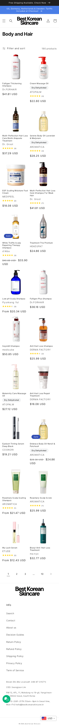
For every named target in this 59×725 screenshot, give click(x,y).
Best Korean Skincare (32, 724)
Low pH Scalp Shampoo (13, 298)
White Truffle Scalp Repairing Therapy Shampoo (11, 245)
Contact (10, 620)
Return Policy (13, 642)
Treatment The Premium (41, 243)
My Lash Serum (9, 548)
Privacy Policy (14, 663)
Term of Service (15, 670)
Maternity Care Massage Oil (14, 394)
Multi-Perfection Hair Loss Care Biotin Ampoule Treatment (15, 138)
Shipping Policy (15, 656)
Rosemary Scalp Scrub (41, 498)
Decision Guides (15, 634)
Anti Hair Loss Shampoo (41, 346)
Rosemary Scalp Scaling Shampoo (14, 499)
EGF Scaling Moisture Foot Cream (15, 191)
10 (42, 574)
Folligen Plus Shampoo (41, 298)
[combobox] (48, 718)
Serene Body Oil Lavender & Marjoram (42, 136)
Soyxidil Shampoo (11, 346)
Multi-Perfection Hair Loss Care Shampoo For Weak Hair (43, 193)
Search (10, 613)
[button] (3, 20)
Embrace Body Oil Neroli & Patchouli (42, 445)
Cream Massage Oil (39, 83)
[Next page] (50, 573)
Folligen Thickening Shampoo (11, 84)
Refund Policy (14, 649)
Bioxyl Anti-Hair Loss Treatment (40, 549)
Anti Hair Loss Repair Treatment (40, 394)
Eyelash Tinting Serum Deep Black (13, 445)
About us (11, 627)
